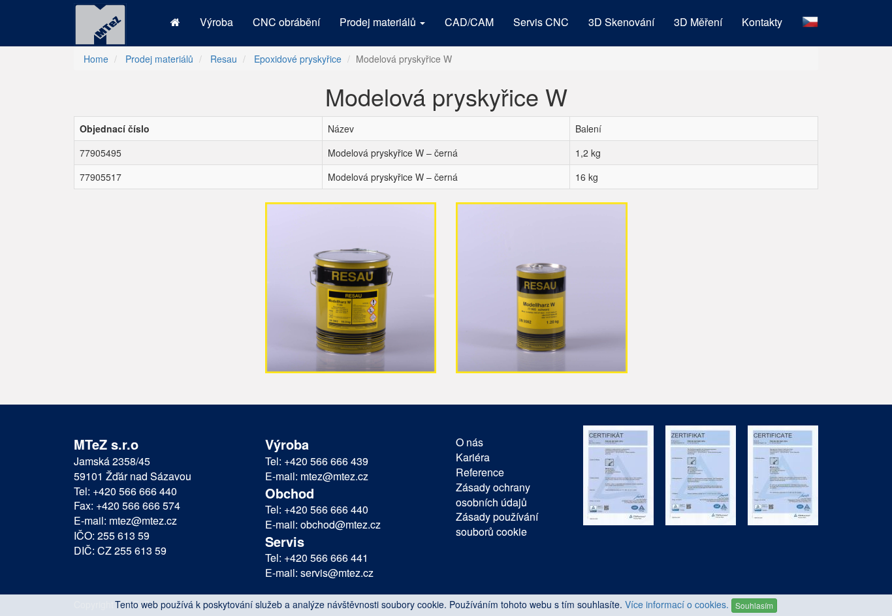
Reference (480, 472)
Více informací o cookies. (677, 604)
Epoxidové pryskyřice (298, 58)
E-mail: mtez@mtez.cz (125, 521)
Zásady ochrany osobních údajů (493, 495)
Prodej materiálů (159, 58)
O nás (469, 442)
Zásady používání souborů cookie (497, 524)
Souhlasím (754, 605)
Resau (223, 58)
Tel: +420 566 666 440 (125, 491)
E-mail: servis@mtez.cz (319, 573)
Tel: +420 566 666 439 (316, 461)
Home (96, 58)
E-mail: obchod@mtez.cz (323, 524)
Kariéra (473, 457)
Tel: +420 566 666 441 (316, 558)
